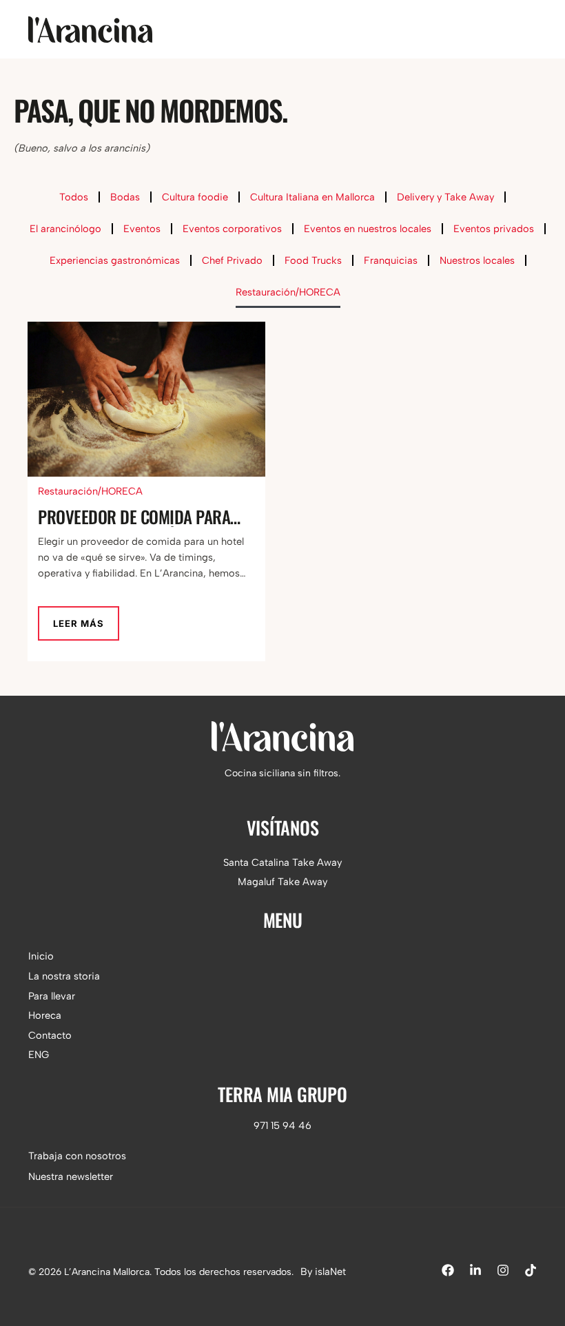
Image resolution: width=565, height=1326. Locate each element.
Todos (73, 197)
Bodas (125, 197)
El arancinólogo (65, 228)
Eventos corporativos (232, 228)
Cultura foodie (195, 197)
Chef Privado (232, 260)
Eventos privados (493, 228)
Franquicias (391, 260)
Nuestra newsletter (70, 1176)
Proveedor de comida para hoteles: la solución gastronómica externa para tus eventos (139, 516)
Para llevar (51, 996)
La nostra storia (64, 976)
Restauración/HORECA (288, 292)
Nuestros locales (477, 260)
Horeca (44, 1015)
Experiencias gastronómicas (115, 260)
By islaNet (323, 1271)
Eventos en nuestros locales (367, 228)
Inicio (41, 956)
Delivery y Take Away (445, 197)
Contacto (50, 1035)
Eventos (142, 228)
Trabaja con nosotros (77, 1156)
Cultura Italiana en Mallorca (312, 197)
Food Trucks (313, 260)
